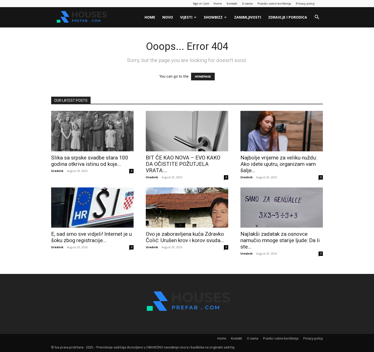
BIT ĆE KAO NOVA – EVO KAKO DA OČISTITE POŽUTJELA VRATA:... (183, 164)
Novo (167, 17)
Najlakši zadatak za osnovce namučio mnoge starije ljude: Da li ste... (280, 240)
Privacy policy (305, 3)
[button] (317, 17)
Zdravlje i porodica (287, 17)
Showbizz (213, 17)
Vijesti (186, 17)
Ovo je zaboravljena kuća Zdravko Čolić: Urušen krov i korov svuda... (185, 237)
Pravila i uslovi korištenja (274, 3)
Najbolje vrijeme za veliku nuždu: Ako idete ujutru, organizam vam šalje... (278, 164)
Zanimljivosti (247, 17)
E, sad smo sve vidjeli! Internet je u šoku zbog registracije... (91, 237)
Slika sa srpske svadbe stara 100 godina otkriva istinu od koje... (89, 161)
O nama (247, 3)
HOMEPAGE (203, 76)
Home (217, 3)
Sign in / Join (201, 3)
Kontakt (232, 3)
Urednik (57, 171)
